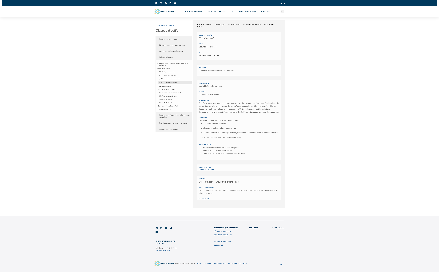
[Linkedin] (156, 3)
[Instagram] (161, 3)
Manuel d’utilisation (247, 11)
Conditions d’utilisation (237, 264)
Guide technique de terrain (226, 228)
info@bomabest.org (163, 250)
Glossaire (265, 11)
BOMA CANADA (278, 228)
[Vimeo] (170, 3)
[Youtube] (175, 3)
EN (280, 264)
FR (282, 264)
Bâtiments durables (193, 11)
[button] (282, 11)
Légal (199, 264)
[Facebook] (166, 3)
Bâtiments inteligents (217, 11)
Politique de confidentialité (215, 264)
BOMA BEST (253, 228)
